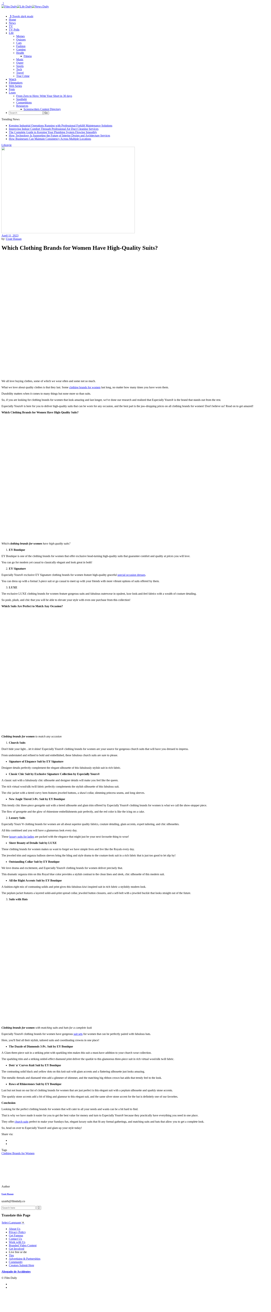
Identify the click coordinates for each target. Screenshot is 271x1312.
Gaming (21, 49)
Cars (19, 42)
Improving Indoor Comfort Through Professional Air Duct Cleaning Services (53, 128)
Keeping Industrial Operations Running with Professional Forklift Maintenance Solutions (60, 125)
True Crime (22, 76)
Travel (20, 72)
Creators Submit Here (21, 1265)
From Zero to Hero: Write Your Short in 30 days (44, 95)
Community (16, 1262)
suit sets (78, 1033)
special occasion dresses (131, 574)
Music (19, 59)
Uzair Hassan (14, 238)
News (12, 23)
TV (11, 26)
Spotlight (21, 99)
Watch (12, 79)
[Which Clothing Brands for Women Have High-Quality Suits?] (27, 1186)
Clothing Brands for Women (17, 1153)
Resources (22, 105)
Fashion (20, 46)
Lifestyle (6, 145)
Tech (19, 69)
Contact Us (15, 1238)
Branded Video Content (23, 1245)
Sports (20, 66)
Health (20, 52)
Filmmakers (15, 82)
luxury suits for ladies (21, 836)
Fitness (28, 56)
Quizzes (21, 39)
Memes (20, 36)
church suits (21, 1121)
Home (12, 19)
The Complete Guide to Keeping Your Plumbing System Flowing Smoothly (53, 132)
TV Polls (14, 29)
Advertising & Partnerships (24, 1258)
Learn (12, 92)
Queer (19, 62)
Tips (11, 1255)
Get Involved (16, 1248)
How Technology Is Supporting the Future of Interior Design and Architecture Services (59, 135)
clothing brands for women (84, 387)
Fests (12, 89)
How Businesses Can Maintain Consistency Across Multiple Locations (50, 138)
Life (11, 32)
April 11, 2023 (9, 235)
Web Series (15, 86)
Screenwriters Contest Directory (42, 109)
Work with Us (17, 1242)
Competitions (24, 102)
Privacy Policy (17, 1232)
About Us (14, 1228)
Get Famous (16, 1235)
